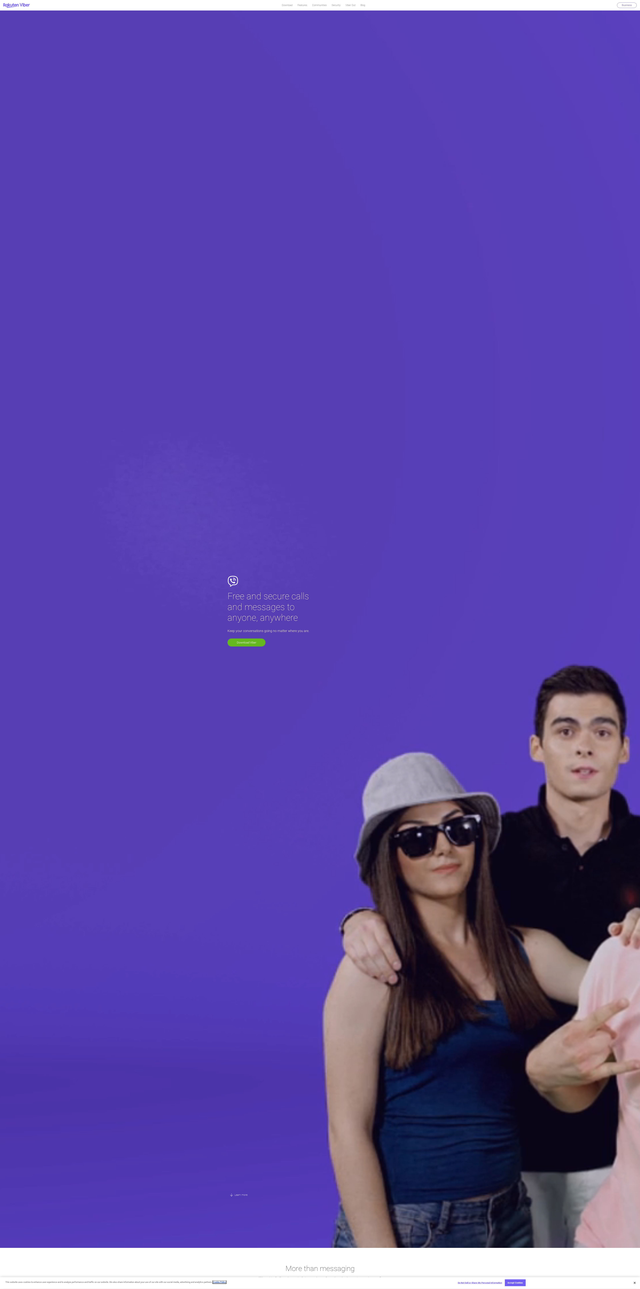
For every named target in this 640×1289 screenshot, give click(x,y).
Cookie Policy (219, 1282)
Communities (319, 5)
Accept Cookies (515, 1283)
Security (336, 5)
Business (627, 5)
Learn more (241, 1194)
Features (302, 5)
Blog (362, 5)
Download (287, 5)
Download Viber (246, 642)
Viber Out (351, 5)
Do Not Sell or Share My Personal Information (480, 1283)
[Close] (634, 1283)
